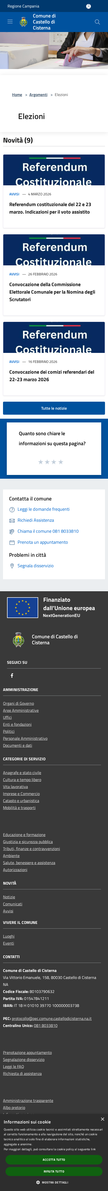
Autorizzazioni (15, 870)
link (93, 1149)
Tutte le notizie (54, 408)
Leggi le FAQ (13, 1066)
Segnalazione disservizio (23, 1059)
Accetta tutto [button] (54, 1159)
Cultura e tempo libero (22, 780)
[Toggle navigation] (10, 22)
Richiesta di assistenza (22, 1073)
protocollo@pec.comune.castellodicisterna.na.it (52, 1018)
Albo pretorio (14, 1107)
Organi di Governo (18, 703)
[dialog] (54, 1152)
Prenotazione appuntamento (27, 1052)
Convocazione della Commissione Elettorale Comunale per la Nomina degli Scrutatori (52, 291)
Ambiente (11, 856)
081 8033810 (46, 1025)
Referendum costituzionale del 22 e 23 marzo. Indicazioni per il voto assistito (50, 208)
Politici (9, 731)
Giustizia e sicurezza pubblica (28, 842)
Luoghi (9, 936)
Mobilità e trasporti (19, 808)
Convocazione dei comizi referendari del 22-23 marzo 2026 (51, 375)
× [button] (102, 1119)
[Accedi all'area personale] (88, 6)
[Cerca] (97, 22)
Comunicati (12, 904)
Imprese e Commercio (21, 794)
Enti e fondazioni (17, 724)
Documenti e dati (17, 745)
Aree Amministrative (21, 710)
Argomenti (38, 95)
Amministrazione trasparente (28, 1100)
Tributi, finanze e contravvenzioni (31, 849)
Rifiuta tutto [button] (54, 1171)
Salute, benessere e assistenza (29, 863)
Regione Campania (23, 6)
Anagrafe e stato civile (22, 773)
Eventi (8, 943)
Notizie (9, 897)
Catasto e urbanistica (21, 801)
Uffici (7, 717)
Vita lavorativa (15, 787)
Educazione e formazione (24, 835)
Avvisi (14, 194)
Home (17, 95)
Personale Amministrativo (25, 738)
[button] (54, 1182)
